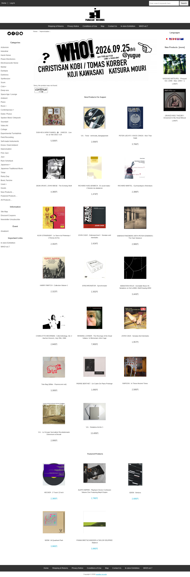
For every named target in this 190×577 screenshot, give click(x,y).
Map (102, 26)
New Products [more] (175, 47)
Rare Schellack (7, 161)
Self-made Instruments (10, 141)
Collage (4, 129)
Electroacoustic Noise (9, 63)
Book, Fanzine (6, 180)
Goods (3, 188)
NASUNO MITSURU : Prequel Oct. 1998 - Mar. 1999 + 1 (175, 80)
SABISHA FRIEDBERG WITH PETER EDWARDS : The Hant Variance (135, 237)
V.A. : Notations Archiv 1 (94, 427)
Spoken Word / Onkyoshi (11, 118)
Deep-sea (5, 90)
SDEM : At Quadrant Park (54, 540)
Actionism (5, 47)
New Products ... (7, 192)
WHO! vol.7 (143, 26)
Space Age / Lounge (9, 94)
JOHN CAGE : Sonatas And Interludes (135, 336)
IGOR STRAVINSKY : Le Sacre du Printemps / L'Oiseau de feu (54, 237)
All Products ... (6, 200)
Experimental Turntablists (11, 133)
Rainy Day (5, 176)
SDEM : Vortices (135, 492)
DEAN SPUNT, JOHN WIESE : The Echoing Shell (54, 186)
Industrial (4, 51)
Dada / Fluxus (6, 114)
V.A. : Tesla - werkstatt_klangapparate (94, 136)
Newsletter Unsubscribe (10, 219)
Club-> (3, 86)
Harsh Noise (6, 55)
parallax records (101, 574)
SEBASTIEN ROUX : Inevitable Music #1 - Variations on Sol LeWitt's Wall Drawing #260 (135, 287)
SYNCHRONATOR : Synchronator (94, 286)
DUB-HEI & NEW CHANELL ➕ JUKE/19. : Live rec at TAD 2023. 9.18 (54, 134)
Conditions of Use (90, 26)
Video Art (4, 126)
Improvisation (44, 31)
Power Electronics (8, 59)
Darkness (4, 75)
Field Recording (7, 137)
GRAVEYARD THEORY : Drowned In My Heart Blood (175, 117)
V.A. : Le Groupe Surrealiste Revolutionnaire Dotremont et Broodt (54, 433)
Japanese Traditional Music (12, 169)
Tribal (3, 173)
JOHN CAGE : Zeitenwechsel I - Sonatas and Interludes (94, 236)
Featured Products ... (9, 196)
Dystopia (4, 71)
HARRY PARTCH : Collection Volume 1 (54, 285)
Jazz (2, 157)
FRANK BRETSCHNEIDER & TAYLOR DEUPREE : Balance (94, 541)
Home (3, 3)
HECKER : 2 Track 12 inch (54, 492)
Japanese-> (5, 165)
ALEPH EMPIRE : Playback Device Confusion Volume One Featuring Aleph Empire (94, 491)
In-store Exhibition (128, 26)
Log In (12, 3)
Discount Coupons (8, 215)
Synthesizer (5, 79)
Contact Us (112, 26)
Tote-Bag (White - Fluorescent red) (53, 384)
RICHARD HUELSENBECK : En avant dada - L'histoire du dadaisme (94, 187)
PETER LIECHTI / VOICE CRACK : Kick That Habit (135, 137)
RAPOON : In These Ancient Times (135, 383)
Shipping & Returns (56, 26)
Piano (3, 102)
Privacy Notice (73, 26)
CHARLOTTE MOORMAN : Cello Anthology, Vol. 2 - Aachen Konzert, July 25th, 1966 (54, 337)
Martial (3, 67)
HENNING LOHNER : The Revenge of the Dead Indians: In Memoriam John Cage (94, 337)
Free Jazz (5, 153)
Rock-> (4, 106)
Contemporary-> (7, 110)
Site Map (4, 212)
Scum (3, 82)
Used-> (4, 184)
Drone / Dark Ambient (9, 145)
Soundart (4, 122)
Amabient (4, 231)
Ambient (4, 98)
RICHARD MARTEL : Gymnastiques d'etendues (135, 186)
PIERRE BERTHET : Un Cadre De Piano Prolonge (94, 383)
